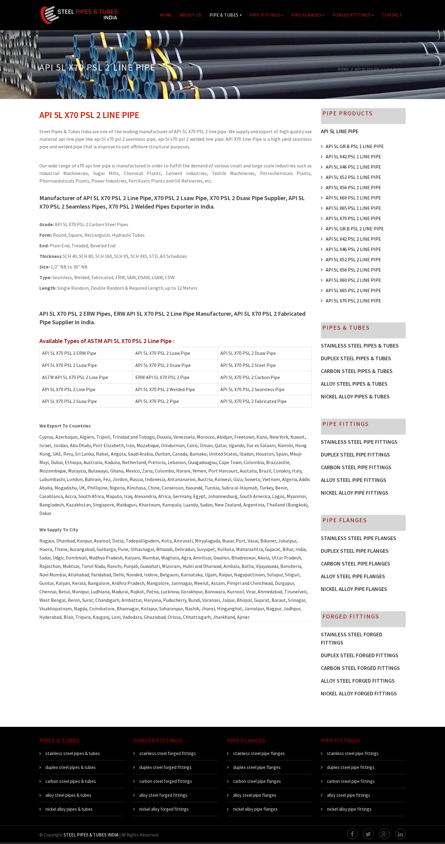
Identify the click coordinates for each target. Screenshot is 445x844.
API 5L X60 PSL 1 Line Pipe (353, 198)
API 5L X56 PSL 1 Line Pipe (353, 187)
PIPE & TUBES (225, 15)
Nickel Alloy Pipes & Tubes (355, 396)
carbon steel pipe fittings (356, 467)
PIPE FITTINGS (267, 15)
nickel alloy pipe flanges (354, 588)
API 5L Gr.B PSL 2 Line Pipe (355, 229)
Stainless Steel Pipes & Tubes (360, 345)
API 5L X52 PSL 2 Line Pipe (353, 259)
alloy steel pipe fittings (353, 479)
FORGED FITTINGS (353, 15)
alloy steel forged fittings (358, 680)
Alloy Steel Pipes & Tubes (354, 383)
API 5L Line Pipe (339, 131)
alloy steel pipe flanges (353, 576)
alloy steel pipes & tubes (68, 795)
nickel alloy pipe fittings (354, 492)
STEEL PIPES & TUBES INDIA (91, 835)
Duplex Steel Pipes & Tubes (356, 358)
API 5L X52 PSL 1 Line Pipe (353, 177)
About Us (191, 15)
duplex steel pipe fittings (355, 454)
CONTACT (392, 15)
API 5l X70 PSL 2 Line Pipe (378, 69)
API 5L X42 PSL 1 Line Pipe (353, 156)
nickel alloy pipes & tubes (69, 809)
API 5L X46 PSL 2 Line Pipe (353, 249)
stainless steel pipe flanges (358, 538)
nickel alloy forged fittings (359, 693)
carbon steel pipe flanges (355, 563)
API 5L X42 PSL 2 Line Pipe (353, 239)
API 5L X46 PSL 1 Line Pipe (353, 167)
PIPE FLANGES (308, 15)
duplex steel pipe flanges (355, 550)
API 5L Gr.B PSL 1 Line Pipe (355, 146)
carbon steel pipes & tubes (70, 781)
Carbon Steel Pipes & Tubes (357, 371)
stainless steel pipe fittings (359, 441)
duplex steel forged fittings (359, 655)
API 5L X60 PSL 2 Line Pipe (353, 280)
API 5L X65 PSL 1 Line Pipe (353, 208)
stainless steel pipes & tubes (72, 753)
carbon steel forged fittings (360, 667)
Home (166, 15)
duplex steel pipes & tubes (70, 767)
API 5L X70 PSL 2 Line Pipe (353, 301)
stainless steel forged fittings (351, 638)
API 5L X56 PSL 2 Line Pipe (353, 270)
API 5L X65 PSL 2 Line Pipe (353, 290)
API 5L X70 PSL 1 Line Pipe (353, 218)
